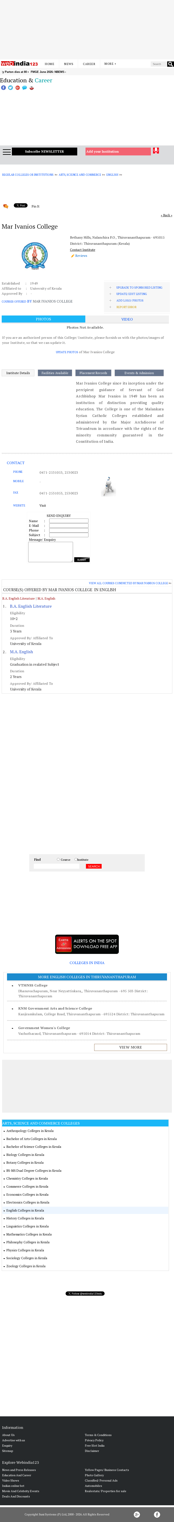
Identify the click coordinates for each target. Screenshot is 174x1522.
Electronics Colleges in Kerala (27, 1202)
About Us (8, 1435)
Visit (42, 505)
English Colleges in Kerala (25, 1210)
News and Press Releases (19, 1470)
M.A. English (46, 598)
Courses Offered (14, 301)
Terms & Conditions (98, 1435)
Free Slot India (94, 1445)
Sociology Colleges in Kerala (26, 1258)
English (112, 175)
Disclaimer (92, 1451)
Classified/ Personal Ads (101, 1480)
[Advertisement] (87, 29)
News (68, 64)
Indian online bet (13, 1486)
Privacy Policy (94, 1440)
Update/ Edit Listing (131, 294)
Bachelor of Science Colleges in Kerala (33, 1146)
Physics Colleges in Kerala (25, 1250)
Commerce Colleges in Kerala (27, 1186)
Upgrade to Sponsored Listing (139, 287)
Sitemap (7, 1451)
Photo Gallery (94, 1475)
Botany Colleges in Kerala (25, 1162)
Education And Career (16, 1475)
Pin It (35, 206)
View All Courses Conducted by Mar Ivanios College (128, 583)
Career (89, 64)
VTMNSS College (33, 985)
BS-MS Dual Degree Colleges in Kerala (33, 1170)
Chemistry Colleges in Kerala (27, 1178)
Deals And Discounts (16, 1496)
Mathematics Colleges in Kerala (29, 1234)
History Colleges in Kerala (25, 1218)
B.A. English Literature (18, 598)
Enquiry (7, 1445)
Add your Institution (102, 151)
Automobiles (93, 1486)
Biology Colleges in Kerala (25, 1155)
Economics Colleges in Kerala (27, 1194)
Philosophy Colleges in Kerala (28, 1242)
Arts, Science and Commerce (80, 175)
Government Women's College (44, 1027)
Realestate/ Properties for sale (105, 1491)
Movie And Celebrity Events (20, 1491)
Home (49, 64)
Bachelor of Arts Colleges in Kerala (31, 1139)
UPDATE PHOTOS (67, 352)
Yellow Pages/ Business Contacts (107, 1470)
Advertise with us (13, 1440)
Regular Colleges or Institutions (27, 175)
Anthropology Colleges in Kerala (30, 1131)
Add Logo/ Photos (129, 300)
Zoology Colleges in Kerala (25, 1266)
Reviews (81, 255)
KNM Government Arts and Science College (55, 1008)
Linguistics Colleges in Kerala (27, 1226)
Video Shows (10, 1480)
